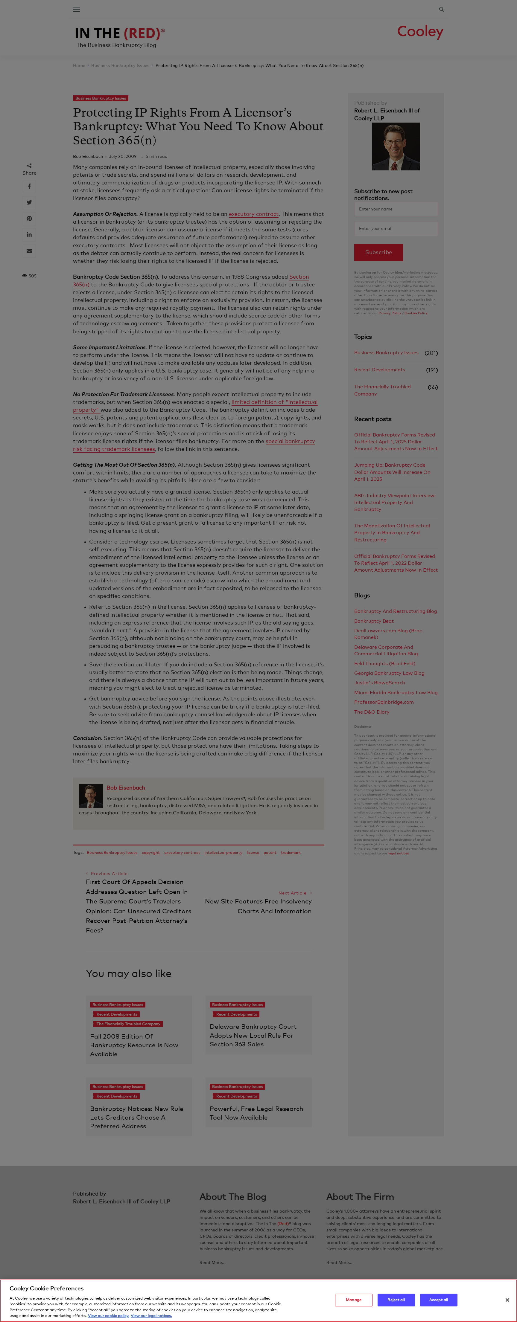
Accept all (438, 1300)
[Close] (507, 1300)
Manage (353, 1300)
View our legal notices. (151, 1316)
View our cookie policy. (108, 1316)
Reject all (396, 1300)
